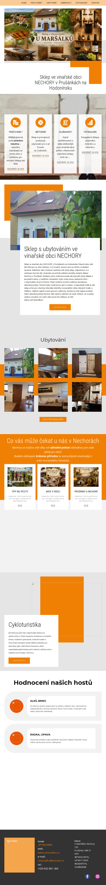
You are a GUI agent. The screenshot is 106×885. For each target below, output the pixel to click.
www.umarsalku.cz (49, 852)
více (20, 505)
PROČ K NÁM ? (36, 3)
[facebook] (87, 876)
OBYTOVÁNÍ (51, 3)
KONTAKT (96, 3)
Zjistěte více (60, 307)
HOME (23, 3)
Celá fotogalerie (53, 419)
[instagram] (97, 876)
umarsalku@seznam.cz (51, 860)
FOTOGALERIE (81, 3)
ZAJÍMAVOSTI (66, 3)
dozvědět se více (15, 169)
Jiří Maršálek (45, 844)
